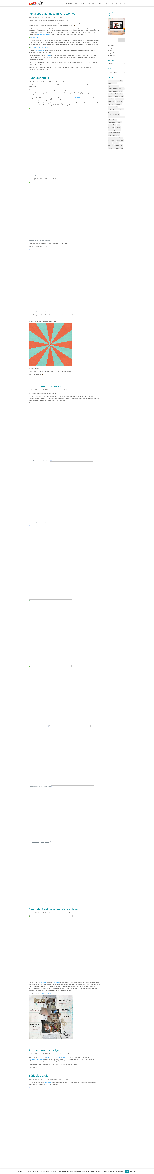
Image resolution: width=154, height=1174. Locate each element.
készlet (122, 117)
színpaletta (120, 140)
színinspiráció (111, 140)
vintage (110, 148)
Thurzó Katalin (35, 17)
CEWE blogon (56, 982)
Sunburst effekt (39, 78)
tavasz (110, 143)
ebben (49, 56)
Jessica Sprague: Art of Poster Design (57, 1057)
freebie (117, 99)
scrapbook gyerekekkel (114, 130)
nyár (118, 125)
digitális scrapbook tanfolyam (115, 96)
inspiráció (121, 109)
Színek (120, 138)
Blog (75, 3)
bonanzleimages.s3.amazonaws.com (40, 175)
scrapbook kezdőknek (114, 132)
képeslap (116, 117)
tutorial (117, 145)
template (116, 143)
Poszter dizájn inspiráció (45, 386)
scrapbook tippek (112, 138)
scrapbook (62, 81)
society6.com (35, 726)
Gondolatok (51, 81)
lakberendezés (112, 119)
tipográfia (110, 145)
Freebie (82, 3)
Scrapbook (90, 3)
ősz (122, 148)
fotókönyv (111, 99)
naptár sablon (112, 125)
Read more (133, 1171)
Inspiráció (51, 389)
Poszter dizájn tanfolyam (45, 1050)
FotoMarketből (40, 50)
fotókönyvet (47, 1082)
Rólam (121, 3)
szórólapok (66, 1054)
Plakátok (60, 17)
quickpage (111, 127)
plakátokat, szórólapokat (36, 1059)
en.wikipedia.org (35, 240)
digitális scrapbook (113, 86)
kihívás (110, 117)
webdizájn (116, 148)
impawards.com (35, 311)
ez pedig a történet (45, 993)
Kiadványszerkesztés (52, 17)
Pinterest (56, 175)
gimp (122, 99)
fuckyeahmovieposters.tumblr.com (39, 664)
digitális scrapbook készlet (115, 91)
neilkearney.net (35, 842)
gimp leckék (111, 101)
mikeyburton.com (36, 460)
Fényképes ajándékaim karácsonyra (52, 13)
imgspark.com (78, 523)
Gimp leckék (111, 45)
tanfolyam (43, 982)
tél (121, 145)
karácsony (115, 112)
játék (109, 112)
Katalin (51, 175)
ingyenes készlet (112, 109)
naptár (119, 122)
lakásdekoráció (112, 122)
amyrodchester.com (36, 786)
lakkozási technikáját (74, 98)
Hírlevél (114, 3)
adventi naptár (112, 81)
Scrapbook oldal (73, 913)
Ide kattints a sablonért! (44, 34)
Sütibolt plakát (38, 1075)
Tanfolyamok (103, 3)
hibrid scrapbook (112, 106)
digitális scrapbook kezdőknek (116, 88)
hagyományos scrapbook (114, 104)
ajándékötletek (112, 83)
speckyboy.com (35, 902)
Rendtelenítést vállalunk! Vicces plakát (54, 909)
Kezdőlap (69, 3)
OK (127, 1171)
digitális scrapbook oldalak (115, 93)
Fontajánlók (111, 55)
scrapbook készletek (113, 135)
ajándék (120, 81)
